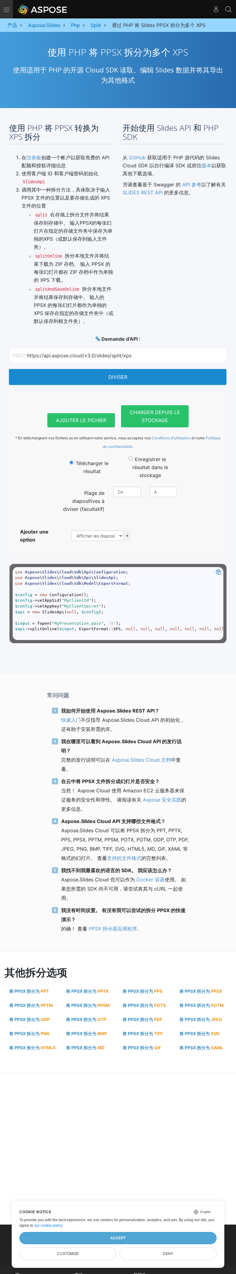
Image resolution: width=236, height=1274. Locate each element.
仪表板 (33, 157)
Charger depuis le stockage (155, 416)
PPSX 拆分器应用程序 (113, 929)
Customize (68, 1254)
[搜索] (228, 9)
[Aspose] (43, 9)
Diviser (117, 377)
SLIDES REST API (143, 192)
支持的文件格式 (124, 858)
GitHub (137, 157)
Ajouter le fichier (81, 420)
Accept (118, 1238)
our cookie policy (48, 1225)
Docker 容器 (150, 879)
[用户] (216, 9)
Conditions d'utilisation (171, 438)
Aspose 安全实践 (162, 800)
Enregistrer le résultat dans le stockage (150, 467)
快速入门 (71, 720)
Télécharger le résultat (92, 467)
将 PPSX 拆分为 (29, 991)
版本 (206, 165)
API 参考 (191, 184)
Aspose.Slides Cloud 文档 (141, 760)
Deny (168, 1254)
